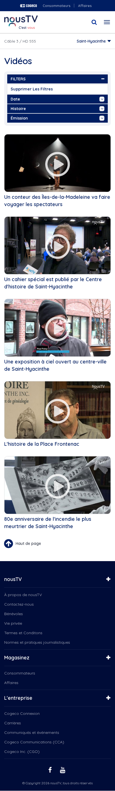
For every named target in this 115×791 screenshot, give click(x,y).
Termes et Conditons (23, 632)
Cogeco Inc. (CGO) (22, 751)
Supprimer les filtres (32, 89)
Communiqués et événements (31, 732)
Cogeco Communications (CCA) (34, 742)
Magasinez (16, 657)
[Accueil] (21, 22)
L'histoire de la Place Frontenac (41, 444)
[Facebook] (50, 769)
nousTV (13, 579)
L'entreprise (18, 698)
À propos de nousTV (23, 594)
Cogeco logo (28, 6)
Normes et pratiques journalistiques (37, 642)
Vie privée (13, 623)
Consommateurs (57, 6)
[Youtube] (63, 769)
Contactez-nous (19, 604)
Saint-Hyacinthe (91, 41)
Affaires (85, 6)
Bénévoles (13, 613)
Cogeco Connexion (22, 713)
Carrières (12, 722)
